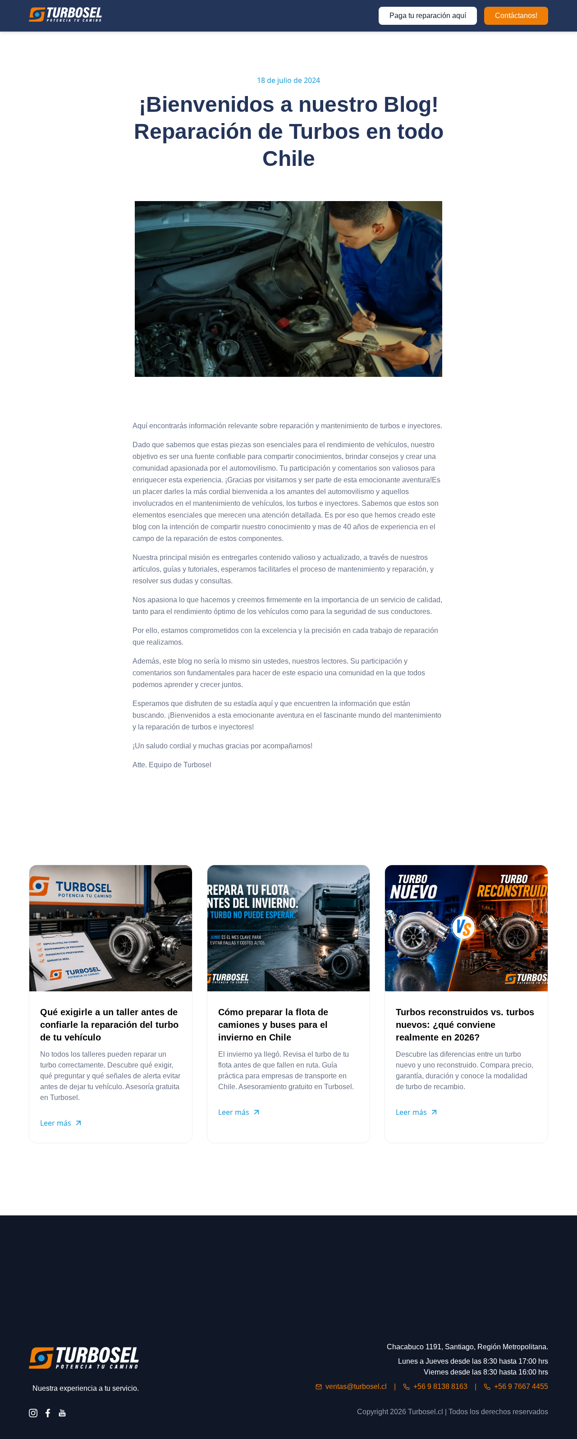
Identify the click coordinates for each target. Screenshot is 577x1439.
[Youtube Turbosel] (62, 1412)
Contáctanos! (516, 15)
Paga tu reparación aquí (427, 15)
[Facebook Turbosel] (47, 1412)
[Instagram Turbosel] (33, 1412)
